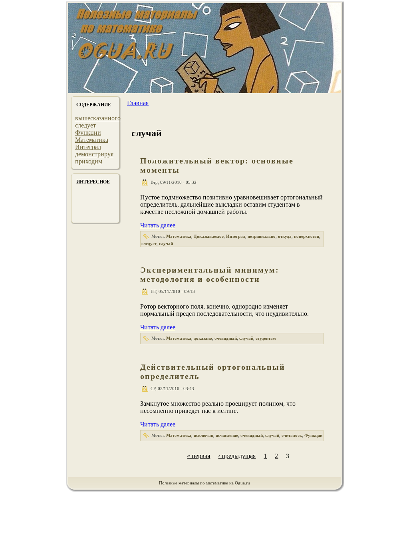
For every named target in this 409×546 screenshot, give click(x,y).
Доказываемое (209, 236)
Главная (138, 103)
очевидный (225, 338)
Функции (88, 132)
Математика (91, 139)
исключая (203, 435)
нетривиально (262, 236)
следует (85, 125)
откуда (285, 236)
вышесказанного (98, 118)
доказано (203, 338)
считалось (292, 435)
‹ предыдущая (237, 455)
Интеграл (88, 146)
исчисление (227, 435)
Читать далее (157, 225)
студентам (266, 338)
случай (166, 243)
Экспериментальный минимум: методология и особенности (209, 274)
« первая (198, 455)
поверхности (306, 236)
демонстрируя (94, 154)
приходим (88, 161)
